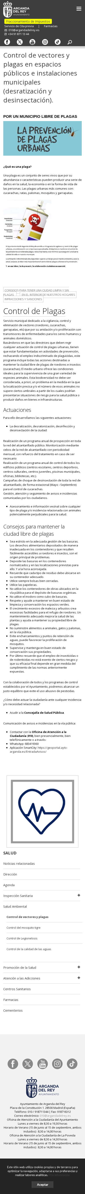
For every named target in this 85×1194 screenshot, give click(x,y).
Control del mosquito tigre (24, 928)
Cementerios (13, 1010)
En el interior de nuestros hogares (48, 295)
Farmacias (51, 26)
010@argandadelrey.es (23, 30)
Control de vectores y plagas (27, 917)
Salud (10, 853)
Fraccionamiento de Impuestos (28, 21)
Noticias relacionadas (19, 863)
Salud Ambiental (15, 906)
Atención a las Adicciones (21, 978)
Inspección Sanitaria (18, 895)
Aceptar (42, 1184)
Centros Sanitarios (17, 989)
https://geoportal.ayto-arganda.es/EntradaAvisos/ (39, 750)
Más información (59, 1175)
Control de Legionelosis (22, 938)
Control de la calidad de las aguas (29, 949)
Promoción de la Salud (19, 967)
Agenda (9, 885)
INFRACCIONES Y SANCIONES (23, 299)
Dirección (10, 874)
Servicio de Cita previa (19, 26)
